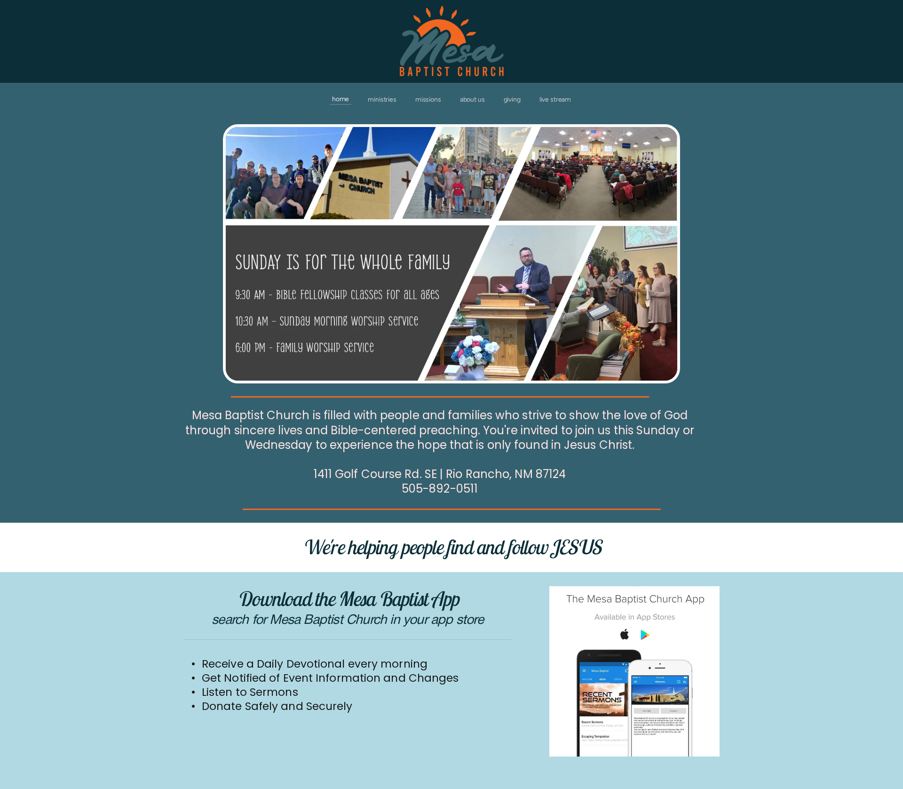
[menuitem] (340, 99)
